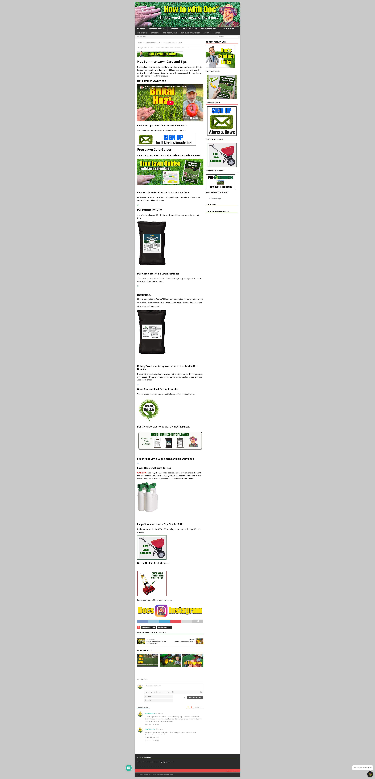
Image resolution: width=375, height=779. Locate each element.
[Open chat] (370, 774)
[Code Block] (165, 692)
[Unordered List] (159, 692)
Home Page (141, 29)
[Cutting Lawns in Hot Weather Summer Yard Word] (192, 660)
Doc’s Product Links (156, 29)
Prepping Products (208, 29)
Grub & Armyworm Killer (190, 33)
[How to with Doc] (187, 26)
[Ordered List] (157, 692)
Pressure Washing (170, 33)
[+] (173, 692)
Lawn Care (174, 29)
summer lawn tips (164, 627)
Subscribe (216, 33)
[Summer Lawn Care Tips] (170, 660)
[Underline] (151, 692)
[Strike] (154, 692)
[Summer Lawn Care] (147, 660)
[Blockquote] (162, 692)
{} (170, 692)
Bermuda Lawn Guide (232, 771)
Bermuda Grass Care (189, 29)
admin (152, 48)
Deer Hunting (142, 33)
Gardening (155, 33)
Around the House (227, 29)
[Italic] (149, 692)
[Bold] (146, 692)
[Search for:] (228, 37)
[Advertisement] (220, 249)
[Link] (168, 692)
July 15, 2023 (143, 48)
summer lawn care (148, 627)
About (206, 33)
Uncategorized (180, 48)
